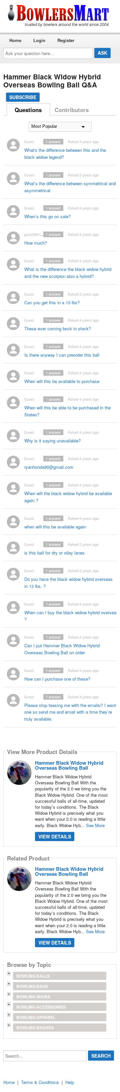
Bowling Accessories (41, 1007)
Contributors (72, 110)
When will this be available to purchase (61, 381)
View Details (54, 836)
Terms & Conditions (40, 1082)
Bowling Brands (35, 1028)
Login (39, 40)
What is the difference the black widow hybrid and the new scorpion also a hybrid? (67, 272)
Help (69, 1082)
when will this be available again (55, 526)
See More (95, 825)
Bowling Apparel (35, 1017)
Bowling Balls (33, 976)
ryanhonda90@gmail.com (48, 467)
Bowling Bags (32, 986)
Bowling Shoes (33, 997)
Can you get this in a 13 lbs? (52, 302)
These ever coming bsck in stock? (57, 328)
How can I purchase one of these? (57, 679)
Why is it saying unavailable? (52, 440)
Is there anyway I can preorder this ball (61, 355)
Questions (28, 110)
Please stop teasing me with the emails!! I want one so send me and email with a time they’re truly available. (70, 712)
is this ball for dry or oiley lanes (54, 553)
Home (15, 40)
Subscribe (22, 97)
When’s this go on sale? (47, 216)
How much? (35, 243)
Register (65, 40)
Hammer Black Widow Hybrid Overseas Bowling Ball (69, 765)
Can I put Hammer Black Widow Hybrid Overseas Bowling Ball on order (62, 649)
